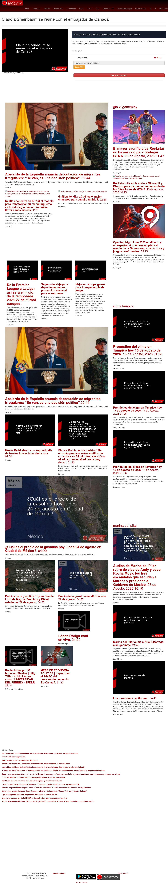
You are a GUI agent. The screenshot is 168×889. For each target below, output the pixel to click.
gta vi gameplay (125, 106)
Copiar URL (79, 67)
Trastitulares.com (81, 882)
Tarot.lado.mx (123, 873)
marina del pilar (125, 525)
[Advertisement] (56, 245)
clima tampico (123, 305)
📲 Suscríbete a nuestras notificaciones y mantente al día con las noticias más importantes (107, 34)
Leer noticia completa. (119, 75)
